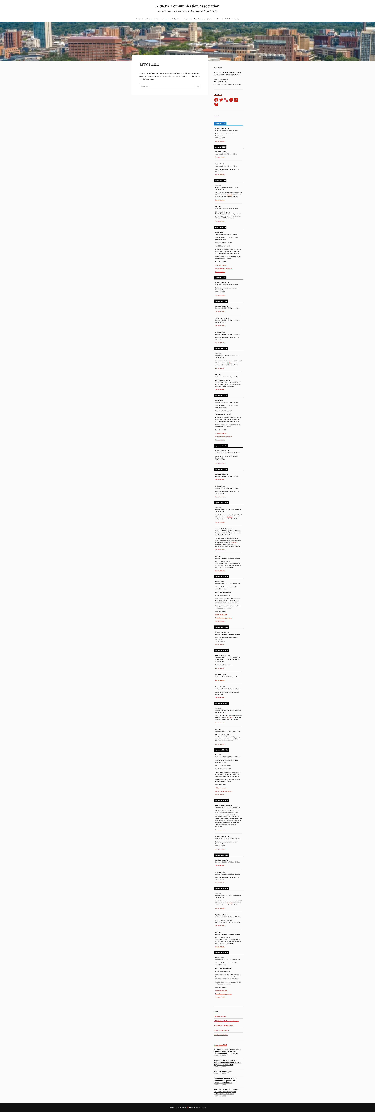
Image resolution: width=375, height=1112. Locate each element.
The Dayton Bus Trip (221, 1035)
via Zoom (229, 195)
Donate (236, 19)
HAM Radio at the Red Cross (223, 1025)
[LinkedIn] (236, 100)
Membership (160, 19)
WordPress (182, 1107)
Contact (227, 19)
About (218, 19)
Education (197, 19)
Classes (209, 19)
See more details (220, 141)
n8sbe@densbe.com (221, 265)
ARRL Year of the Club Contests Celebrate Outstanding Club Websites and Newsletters (226, 1091)
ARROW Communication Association (187, 5)
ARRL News (223, 1045)
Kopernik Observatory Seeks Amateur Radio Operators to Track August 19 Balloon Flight (227, 1062)
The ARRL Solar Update (223, 1071)
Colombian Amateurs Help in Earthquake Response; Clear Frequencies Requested (225, 1080)
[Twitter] (221, 100)
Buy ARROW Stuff (220, 1016)
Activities (174, 19)
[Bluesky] (216, 104)
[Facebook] (216, 100)
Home (138, 19)
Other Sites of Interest (221, 1030)
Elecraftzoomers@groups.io (223, 268)
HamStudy (234, 542)
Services (185, 19)
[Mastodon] (231, 100)
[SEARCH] (198, 86)
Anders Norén (201, 1107)
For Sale (147, 19)
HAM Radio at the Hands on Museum (226, 1021)
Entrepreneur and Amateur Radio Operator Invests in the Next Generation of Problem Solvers (227, 1051)
